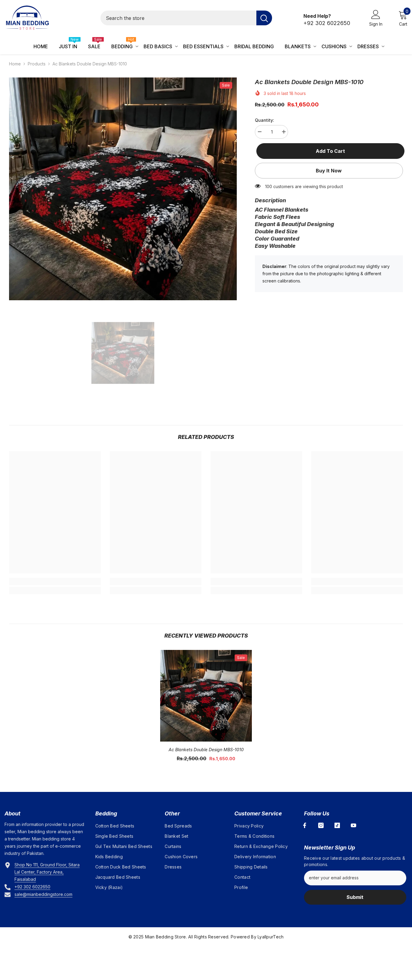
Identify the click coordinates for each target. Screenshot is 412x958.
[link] (55, 581)
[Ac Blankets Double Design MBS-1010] (206, 696)
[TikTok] (337, 825)
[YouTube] (353, 825)
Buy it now (329, 171)
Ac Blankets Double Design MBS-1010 (206, 749)
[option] (123, 189)
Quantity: (264, 120)
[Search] (186, 18)
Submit (355, 897)
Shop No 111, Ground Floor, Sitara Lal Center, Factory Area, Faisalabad (47, 872)
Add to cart (329, 151)
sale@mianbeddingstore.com (43, 894)
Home (15, 63)
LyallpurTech (271, 936)
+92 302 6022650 (326, 23)
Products (37, 63)
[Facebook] (304, 825)
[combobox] (178, 18)
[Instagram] (320, 825)
